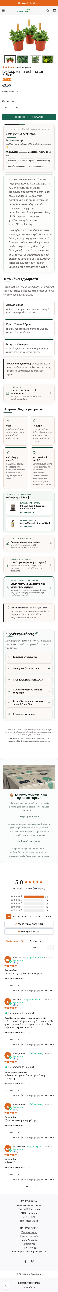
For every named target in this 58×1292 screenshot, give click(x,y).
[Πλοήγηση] (3, 10)
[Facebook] (25, 1261)
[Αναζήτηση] (47, 10)
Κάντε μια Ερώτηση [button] (30, 931)
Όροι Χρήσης (29, 1247)
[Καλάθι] (54, 10)
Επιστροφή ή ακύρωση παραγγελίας (29, 1251)
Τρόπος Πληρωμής (29, 1236)
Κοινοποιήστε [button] (14, 985)
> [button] (36, 1185)
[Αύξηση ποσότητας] (16, 107)
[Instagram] (32, 1261)
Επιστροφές (29, 1243)
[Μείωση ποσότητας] (5, 107)
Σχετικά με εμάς (29, 1232)
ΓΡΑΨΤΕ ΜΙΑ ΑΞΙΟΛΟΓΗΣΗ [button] (30, 924)
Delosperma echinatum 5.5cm (17, 978)
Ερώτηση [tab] (34, 941)
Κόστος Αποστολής (29, 1240)
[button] (6, 35)
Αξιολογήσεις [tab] (12, 941)
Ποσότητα (8, 101)
